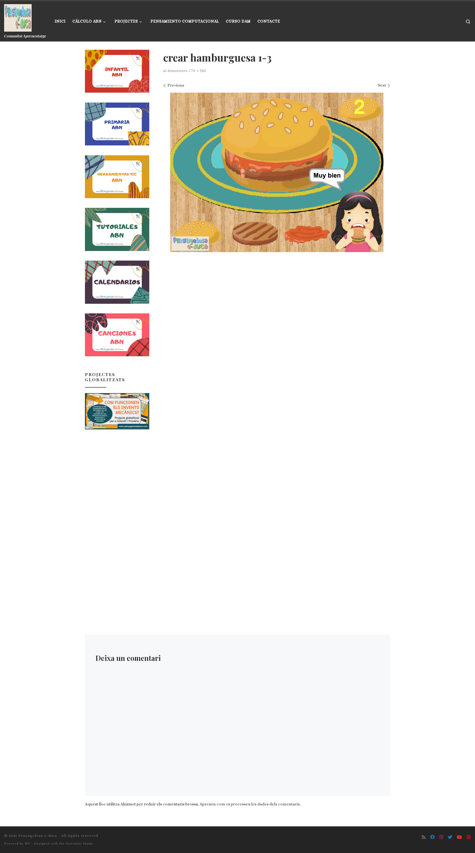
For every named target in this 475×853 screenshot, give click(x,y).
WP (27, 843)
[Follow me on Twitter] (450, 837)
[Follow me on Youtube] (459, 837)
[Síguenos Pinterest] (468, 837)
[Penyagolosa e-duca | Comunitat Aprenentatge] (18, 16)
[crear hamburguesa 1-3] (276, 172)
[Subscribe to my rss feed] (424, 837)
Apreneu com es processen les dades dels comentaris (250, 804)
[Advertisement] (117, 521)
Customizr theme (79, 843)
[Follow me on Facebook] (432, 837)
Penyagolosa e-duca (37, 835)
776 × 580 (197, 71)
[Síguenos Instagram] (441, 837)
